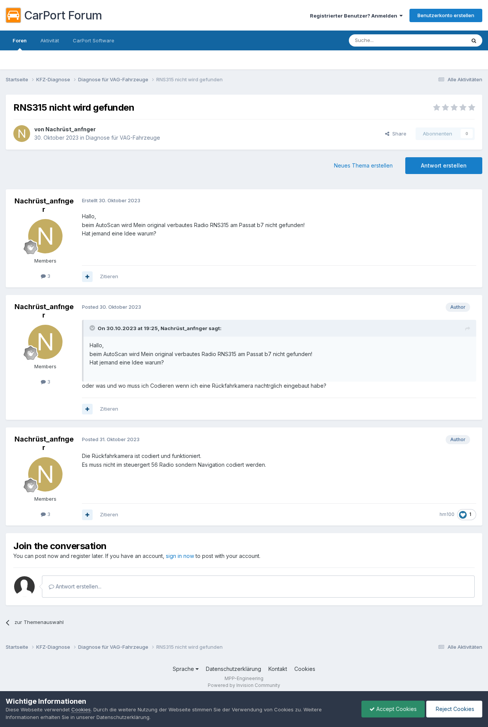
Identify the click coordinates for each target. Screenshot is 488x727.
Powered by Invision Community (244, 685)
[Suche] (474, 40)
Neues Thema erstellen (363, 165)
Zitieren (109, 276)
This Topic (443, 40)
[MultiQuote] (87, 276)
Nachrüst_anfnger (70, 129)
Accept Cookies (396, 709)
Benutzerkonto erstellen (445, 15)
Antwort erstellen (444, 165)
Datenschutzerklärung (233, 669)
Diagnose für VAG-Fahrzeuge (123, 137)
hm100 (447, 514)
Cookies (304, 669)
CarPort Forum (63, 15)
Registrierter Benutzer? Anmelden (355, 16)
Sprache (184, 669)
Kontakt (277, 669)
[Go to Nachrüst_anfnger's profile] (21, 133)
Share (397, 134)
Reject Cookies (454, 709)
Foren (20, 40)
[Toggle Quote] (93, 328)
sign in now (180, 556)
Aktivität (49, 40)
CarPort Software (93, 40)
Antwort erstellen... (77, 586)
